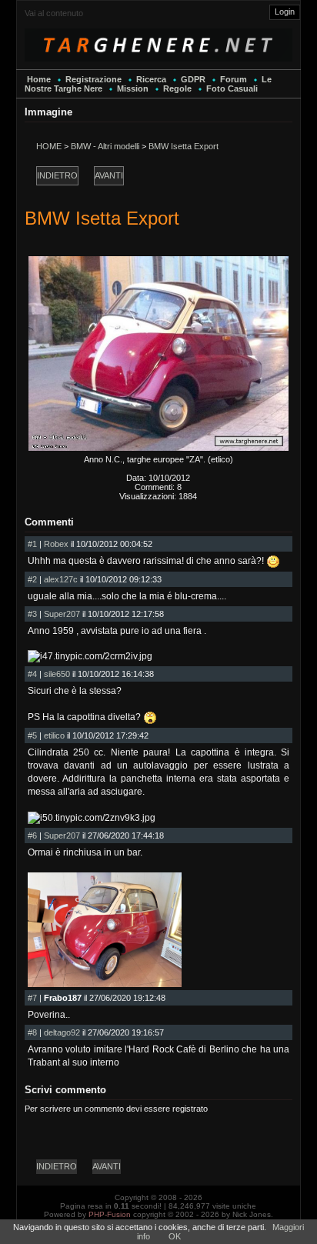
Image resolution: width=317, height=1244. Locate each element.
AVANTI (109, 175)
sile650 (57, 674)
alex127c (61, 579)
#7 (32, 997)
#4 (32, 674)
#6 (32, 835)
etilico (54, 735)
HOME (49, 146)
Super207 (62, 614)
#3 (32, 614)
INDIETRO (57, 175)
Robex (56, 544)
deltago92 (62, 1032)
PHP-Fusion (109, 1214)
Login (285, 11)
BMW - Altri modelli (105, 146)
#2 (32, 579)
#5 (32, 735)
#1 (32, 544)
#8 (32, 1032)
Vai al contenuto (54, 13)
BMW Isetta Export (183, 146)
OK (175, 1236)
